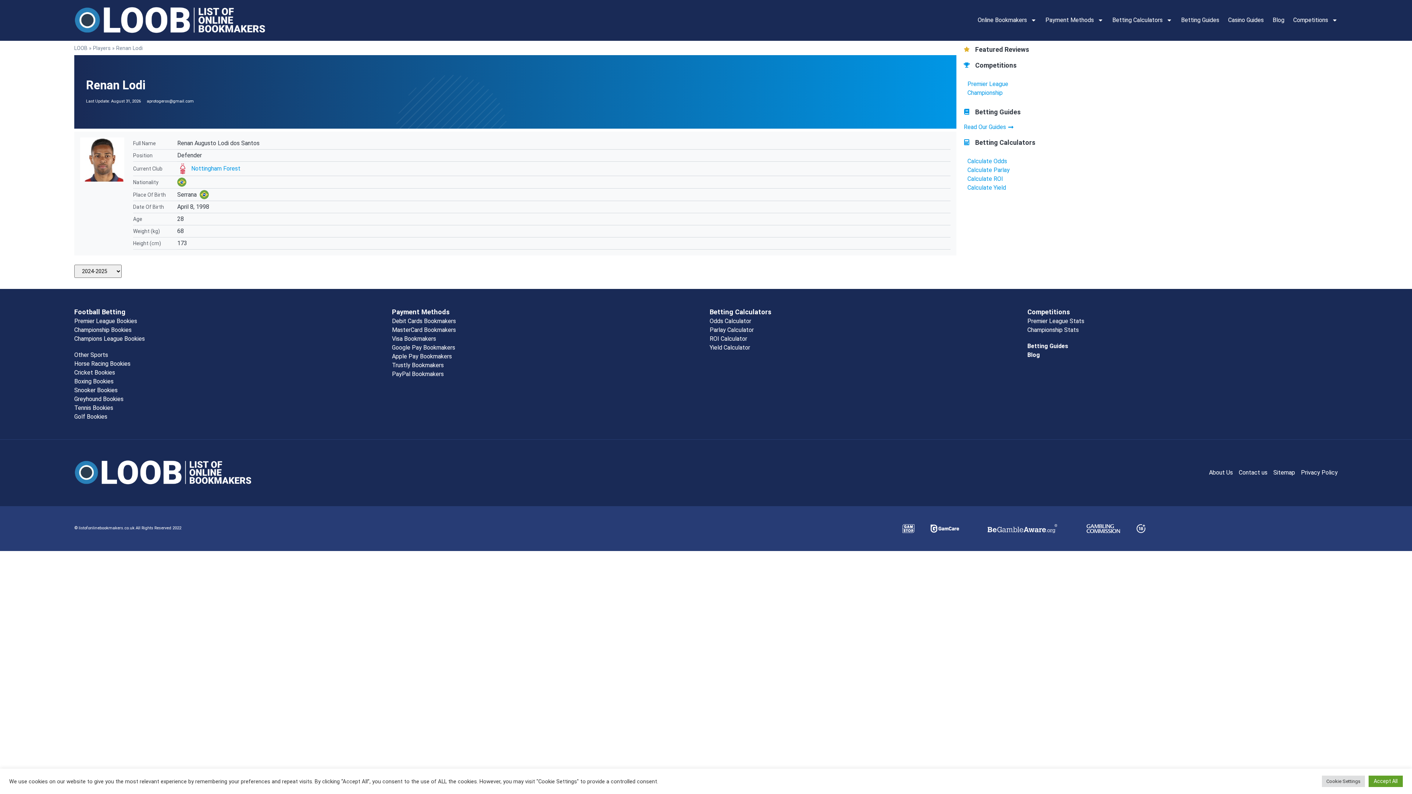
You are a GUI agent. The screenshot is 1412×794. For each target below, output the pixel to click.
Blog (1278, 20)
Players (102, 48)
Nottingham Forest (215, 168)
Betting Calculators (1137, 20)
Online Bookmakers (1002, 20)
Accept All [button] (1386, 781)
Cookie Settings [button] (1343, 781)
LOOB (81, 48)
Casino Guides (1246, 20)
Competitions (1310, 20)
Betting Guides (1200, 20)
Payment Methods (1069, 20)
